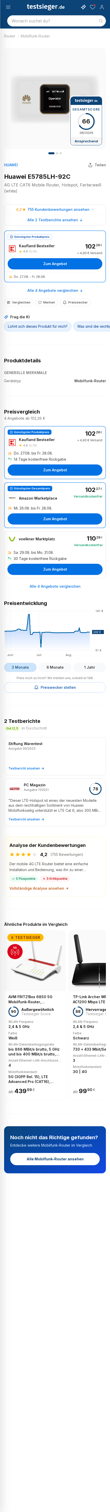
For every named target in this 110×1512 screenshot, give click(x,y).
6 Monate (55, 667)
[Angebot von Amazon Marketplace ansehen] (55, 505)
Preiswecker (78, 302)
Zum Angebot (55, 264)
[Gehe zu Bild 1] (51, 153)
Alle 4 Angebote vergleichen (52, 290)
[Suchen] (101, 21)
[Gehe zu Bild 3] (61, 153)
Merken (49, 302)
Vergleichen (21, 302)
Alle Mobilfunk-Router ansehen (55, 1159)
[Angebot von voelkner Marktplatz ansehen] (55, 554)
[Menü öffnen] (8, 7)
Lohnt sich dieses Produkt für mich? (38, 326)
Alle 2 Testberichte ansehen (52, 220)
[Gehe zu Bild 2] (57, 153)
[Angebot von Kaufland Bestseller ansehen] (55, 256)
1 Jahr (89, 667)
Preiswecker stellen (58, 687)
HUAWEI (11, 165)
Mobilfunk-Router (35, 36)
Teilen (100, 165)
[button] (55, 632)
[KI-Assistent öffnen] (83, 7)
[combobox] (56, 20)
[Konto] (102, 7)
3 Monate (20, 667)
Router (9, 36)
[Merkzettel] (93, 7)
